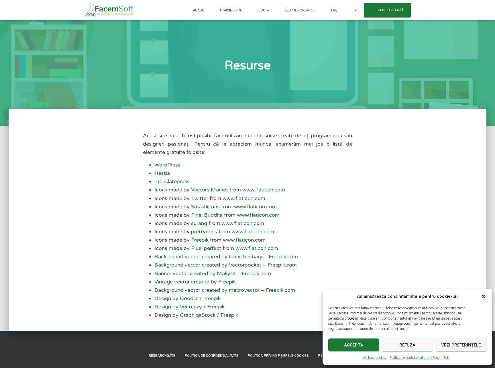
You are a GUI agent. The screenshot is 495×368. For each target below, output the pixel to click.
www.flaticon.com (263, 190)
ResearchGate (162, 356)
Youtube (108, 355)
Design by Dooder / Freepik (187, 298)
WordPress (167, 165)
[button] (483, 296)
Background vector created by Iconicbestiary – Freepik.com (226, 256)
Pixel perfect (206, 248)
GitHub (139, 355)
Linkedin (128, 355)
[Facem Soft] (109, 10)
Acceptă (353, 345)
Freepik (200, 240)
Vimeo (118, 355)
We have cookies (375, 358)
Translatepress (172, 181)
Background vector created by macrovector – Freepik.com (224, 290)
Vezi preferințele (461, 345)
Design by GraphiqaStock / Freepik (196, 315)
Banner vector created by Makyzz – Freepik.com (212, 273)
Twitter (199, 198)
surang (199, 223)
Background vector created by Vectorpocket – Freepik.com (225, 265)
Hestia (162, 173)
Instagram (98, 355)
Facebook (88, 355)
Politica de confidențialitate (211, 356)
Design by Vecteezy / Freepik (189, 307)
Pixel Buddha (207, 215)
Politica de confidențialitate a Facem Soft (419, 358)
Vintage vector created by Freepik (195, 282)
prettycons (204, 231)
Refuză (407, 345)
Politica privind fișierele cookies (278, 356)
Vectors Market (209, 190)
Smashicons (205, 206)
